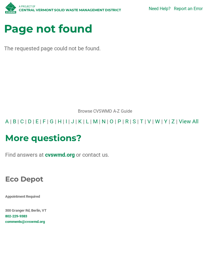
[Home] (11, 9)
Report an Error (188, 8)
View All (189, 121)
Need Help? (160, 8)
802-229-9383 (16, 216)
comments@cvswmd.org (25, 222)
